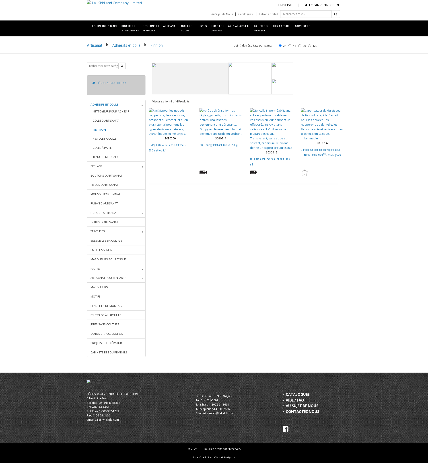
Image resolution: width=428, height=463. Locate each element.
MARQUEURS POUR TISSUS (109, 259)
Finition (156, 45)
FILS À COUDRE (282, 26)
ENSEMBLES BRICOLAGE (106, 241)
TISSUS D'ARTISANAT (104, 185)
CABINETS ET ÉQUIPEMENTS (109, 352)
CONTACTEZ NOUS (302, 411)
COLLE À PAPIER (103, 148)
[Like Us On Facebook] (285, 428)
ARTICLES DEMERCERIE (261, 28)
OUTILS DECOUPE (187, 28)
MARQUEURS (99, 287)
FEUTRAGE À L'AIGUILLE (106, 315)
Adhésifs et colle (126, 45)
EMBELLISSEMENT (102, 250)
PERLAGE (97, 166)
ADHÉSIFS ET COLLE (104, 104)
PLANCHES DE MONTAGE (107, 306)
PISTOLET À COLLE (105, 139)
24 (284, 46)
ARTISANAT (170, 26)
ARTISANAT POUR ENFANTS (108, 278)
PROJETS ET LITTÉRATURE (107, 343)
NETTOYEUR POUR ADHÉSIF (111, 111)
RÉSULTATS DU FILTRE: (110, 83)
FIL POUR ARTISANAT (104, 213)
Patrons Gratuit (268, 14)
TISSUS (202, 26)
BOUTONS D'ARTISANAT (106, 175)
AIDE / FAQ (295, 400)
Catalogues (245, 14)
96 (304, 46)
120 (315, 46)
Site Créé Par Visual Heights (214, 457)
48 (294, 46)
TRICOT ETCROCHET (217, 28)
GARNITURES (302, 26)
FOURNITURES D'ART (104, 26)
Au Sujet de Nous (222, 14)
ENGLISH (285, 5)
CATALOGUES (298, 394)
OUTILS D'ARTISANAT (104, 222)
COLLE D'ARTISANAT (106, 120)
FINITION (99, 130)
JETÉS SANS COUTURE (105, 324)
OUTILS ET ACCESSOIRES (107, 334)
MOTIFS (96, 296)
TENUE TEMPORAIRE (106, 157)
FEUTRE (95, 269)
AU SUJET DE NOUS (302, 405)
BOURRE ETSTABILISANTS (130, 28)
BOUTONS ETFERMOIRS (151, 28)
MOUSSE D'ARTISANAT (105, 194)
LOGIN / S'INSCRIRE (324, 5)
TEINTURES (98, 231)
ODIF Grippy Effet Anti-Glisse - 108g (219, 145)
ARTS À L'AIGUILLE (239, 26)
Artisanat (94, 45)
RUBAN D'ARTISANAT (104, 203)
